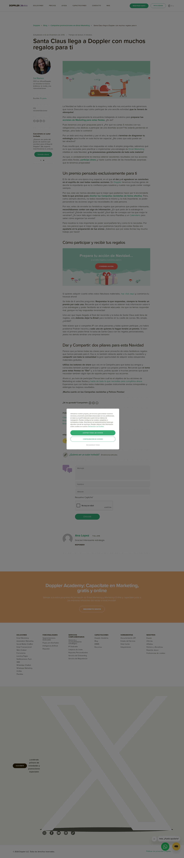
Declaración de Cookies (96, 426)
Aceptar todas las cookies (93, 433)
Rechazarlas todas (93, 445)
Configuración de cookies (93, 439)
